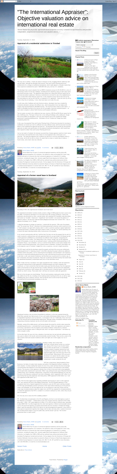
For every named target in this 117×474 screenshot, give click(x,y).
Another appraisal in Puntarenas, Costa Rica (90, 137)
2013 (78, 240)
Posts (79, 323)
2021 (78, 222)
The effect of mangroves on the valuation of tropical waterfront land (91, 162)
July (80, 261)
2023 (78, 217)
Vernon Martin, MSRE (90, 287)
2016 (78, 233)
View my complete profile (82, 318)
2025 (78, 212)
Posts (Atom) (28, 450)
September (82, 249)
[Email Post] (52, 147)
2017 (78, 231)
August (81, 259)
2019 (78, 226)
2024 (78, 215)
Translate (88, 47)
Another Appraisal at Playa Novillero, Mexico (91, 87)
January (81, 273)
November (82, 245)
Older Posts (67, 446)
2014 (78, 238)
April (80, 268)
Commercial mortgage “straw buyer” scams (90, 99)
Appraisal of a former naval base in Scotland (36, 175)
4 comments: (46, 147)
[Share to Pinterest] (62, 148)
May (80, 266)
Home (45, 446)
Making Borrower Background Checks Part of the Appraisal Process (91, 111)
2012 (78, 276)
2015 (78, 235)
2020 (78, 224)
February (81, 271)
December (82, 242)
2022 (78, 219)
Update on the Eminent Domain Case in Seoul (90, 75)
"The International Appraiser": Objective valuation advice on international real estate (52, 18)
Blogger (65, 459)
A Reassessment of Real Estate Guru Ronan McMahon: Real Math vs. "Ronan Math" (91, 62)
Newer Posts (22, 446)
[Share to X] (59, 148)
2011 (78, 278)
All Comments (81, 325)
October (81, 247)
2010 (78, 281)
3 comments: (46, 421)
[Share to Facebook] (61, 148)
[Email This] (55, 148)
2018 (78, 229)
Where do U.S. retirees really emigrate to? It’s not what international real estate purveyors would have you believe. (91, 124)
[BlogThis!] (57, 148)
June (80, 264)
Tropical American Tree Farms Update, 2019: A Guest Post (90, 150)
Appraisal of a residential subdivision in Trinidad (38, 43)
